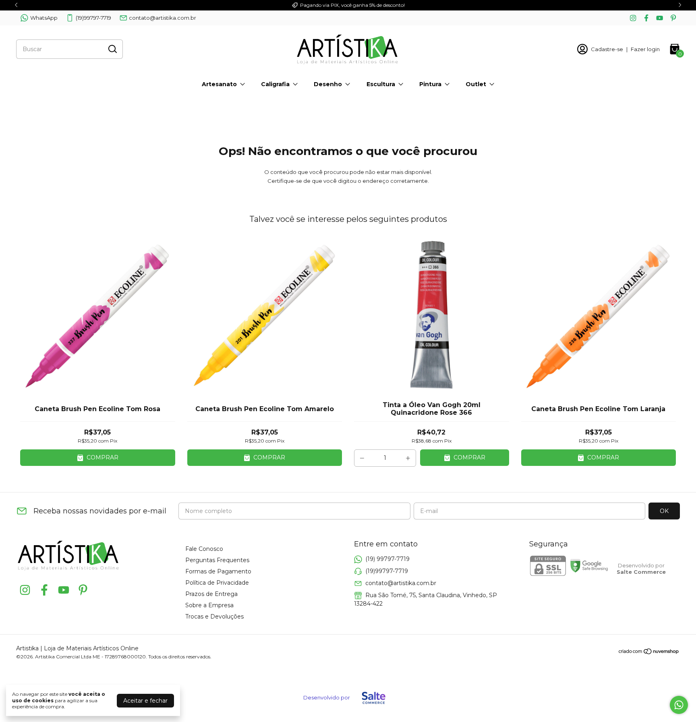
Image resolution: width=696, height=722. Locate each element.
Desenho (328, 84)
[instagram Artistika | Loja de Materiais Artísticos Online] (633, 18)
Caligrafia (275, 84)
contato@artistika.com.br (162, 17)
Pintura (430, 84)
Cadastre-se (607, 49)
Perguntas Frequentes (217, 560)
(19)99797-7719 (93, 17)
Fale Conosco (204, 548)
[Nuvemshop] (649, 652)
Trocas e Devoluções (214, 616)
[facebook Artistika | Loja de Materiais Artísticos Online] (646, 18)
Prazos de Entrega (211, 594)
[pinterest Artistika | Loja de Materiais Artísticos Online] (673, 18)
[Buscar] (112, 48)
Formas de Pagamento (218, 571)
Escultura (381, 84)
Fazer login (645, 49)
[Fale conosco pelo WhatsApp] (679, 705)
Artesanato (219, 84)
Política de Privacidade (217, 582)
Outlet (476, 84)
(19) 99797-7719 (387, 559)
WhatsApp (44, 17)
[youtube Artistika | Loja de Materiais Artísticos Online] (659, 18)
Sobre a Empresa (209, 605)
